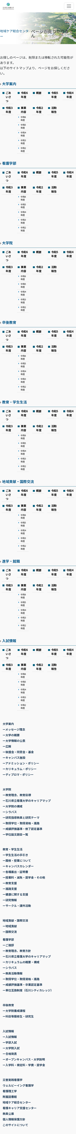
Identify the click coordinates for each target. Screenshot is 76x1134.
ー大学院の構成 (12, 806)
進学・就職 (11, 561)
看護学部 (9, 163)
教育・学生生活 (14, 401)
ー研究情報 (10, 900)
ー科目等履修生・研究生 (18, 1016)
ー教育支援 (10, 883)
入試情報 (9, 640)
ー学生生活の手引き (15, 855)
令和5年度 (54, 95)
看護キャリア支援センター (20, 1108)
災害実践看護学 (12, 1080)
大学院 (7, 242)
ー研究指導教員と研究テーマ (21, 817)
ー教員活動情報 (12, 973)
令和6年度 (24, 95)
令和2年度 (23, 149)
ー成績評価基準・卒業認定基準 (22, 984)
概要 (38, 93)
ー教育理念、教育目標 (17, 795)
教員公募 (8, 1113)
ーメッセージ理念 (14, 729)
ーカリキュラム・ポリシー (20, 769)
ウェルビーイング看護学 (18, 1085)
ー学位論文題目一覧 (15, 834)
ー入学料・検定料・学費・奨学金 (24, 1065)
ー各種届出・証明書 (15, 872)
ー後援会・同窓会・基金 (18, 752)
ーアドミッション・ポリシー (21, 763)
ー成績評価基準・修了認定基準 (22, 829)
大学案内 (9, 83)
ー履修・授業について (17, 860)
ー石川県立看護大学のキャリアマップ (27, 800)
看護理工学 (10, 1091)
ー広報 (7, 746)
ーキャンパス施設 (14, 757)
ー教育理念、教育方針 (17, 951)
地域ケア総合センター (17, 1102)
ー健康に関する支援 (15, 894)
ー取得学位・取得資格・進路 (21, 823)
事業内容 (23, 110)
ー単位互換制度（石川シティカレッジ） (28, 990)
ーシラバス (10, 812)
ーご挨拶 (8, 945)
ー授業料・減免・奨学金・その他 (24, 877)
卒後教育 (9, 322)
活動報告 (54, 110)
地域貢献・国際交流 (18, 481)
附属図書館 (10, 1097)
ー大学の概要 (11, 735)
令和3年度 (9, 110)
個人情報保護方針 (14, 1119)
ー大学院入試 (11, 1048)
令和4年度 (69, 95)
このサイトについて (15, 1125)
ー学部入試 (10, 1042)
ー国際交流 (10, 932)
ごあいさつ (8, 97)
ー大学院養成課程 (14, 1011)
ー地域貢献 (10, 926)
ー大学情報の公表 (14, 740)
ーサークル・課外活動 (17, 905)
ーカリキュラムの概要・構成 (21, 962)
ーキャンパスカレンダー (18, 866)
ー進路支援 (10, 889)
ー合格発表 (10, 1054)
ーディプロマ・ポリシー (18, 774)
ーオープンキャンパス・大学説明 (24, 1059)
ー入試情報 (10, 1037)
